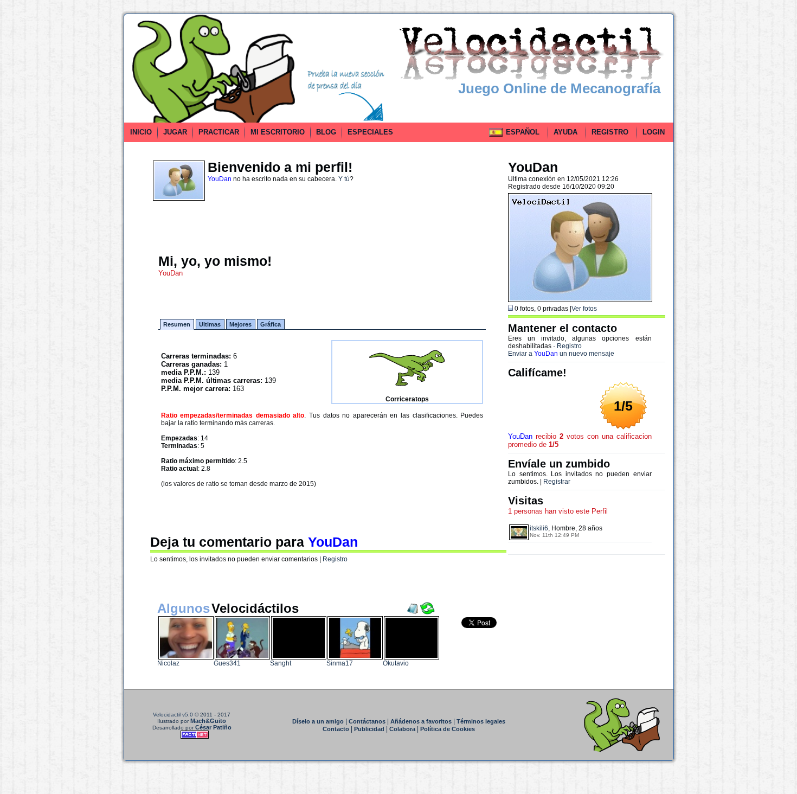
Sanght (280, 663)
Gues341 (227, 663)
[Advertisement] (74, 175)
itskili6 (539, 528)
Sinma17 (339, 663)
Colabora (402, 729)
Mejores (240, 324)
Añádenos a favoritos (421, 721)
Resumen (176, 324)
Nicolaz (168, 663)
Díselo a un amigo (318, 721)
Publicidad (369, 729)
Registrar (556, 481)
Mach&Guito (208, 721)
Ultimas (210, 324)
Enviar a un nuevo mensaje (561, 353)
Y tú (344, 179)
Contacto (336, 729)
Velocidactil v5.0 (173, 715)
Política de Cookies (447, 729)
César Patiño (213, 727)
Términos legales (481, 721)
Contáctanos (367, 721)
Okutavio (396, 663)
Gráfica (270, 324)
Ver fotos (584, 308)
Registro (335, 559)
